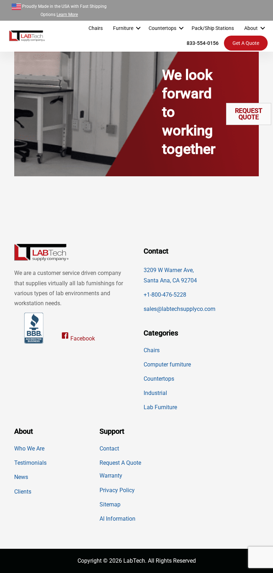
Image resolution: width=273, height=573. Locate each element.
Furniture (123, 28)
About (251, 28)
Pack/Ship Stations (213, 28)
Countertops (162, 28)
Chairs (96, 28)
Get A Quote (245, 43)
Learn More (67, 14)
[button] (138, 28)
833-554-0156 (203, 43)
